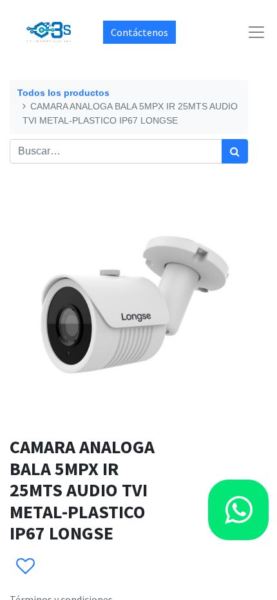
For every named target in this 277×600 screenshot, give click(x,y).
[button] (25, 566)
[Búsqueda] (235, 151)
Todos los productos (63, 93)
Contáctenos (139, 32)
